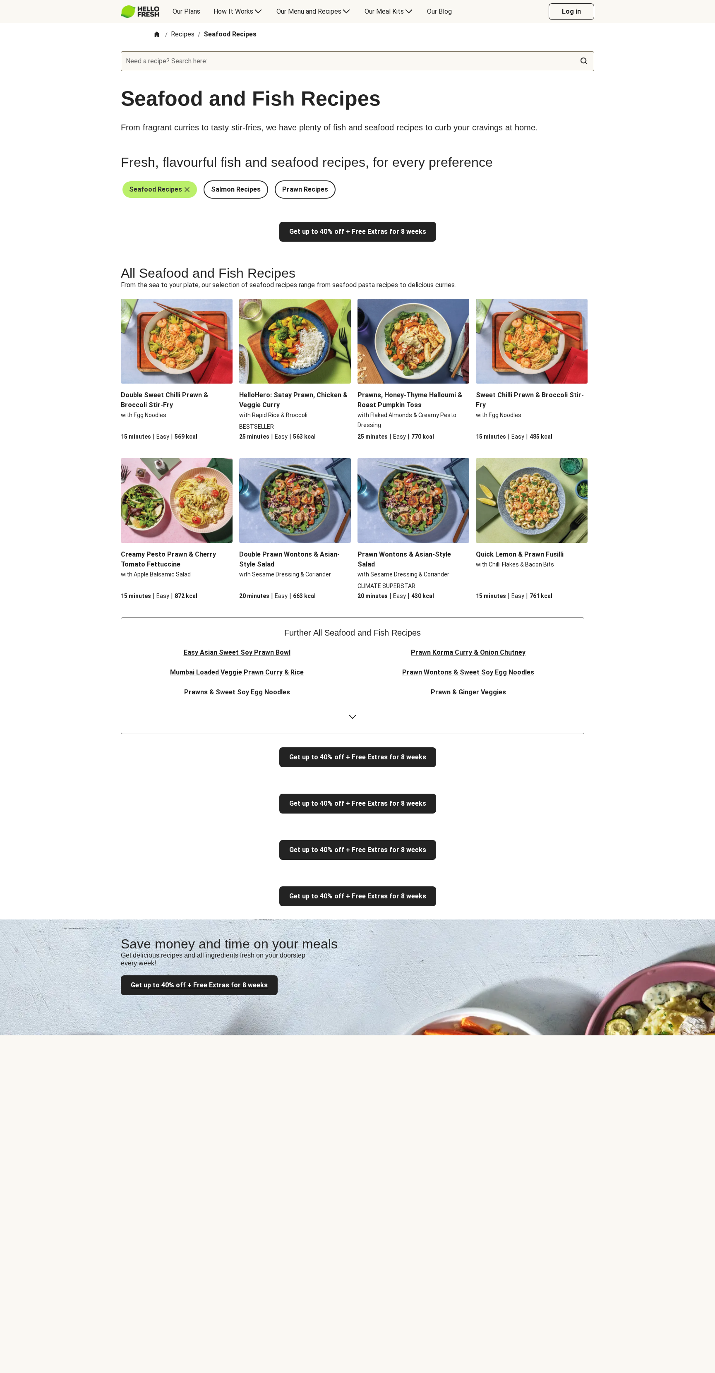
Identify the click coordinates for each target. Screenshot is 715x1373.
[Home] (157, 35)
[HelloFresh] (140, 11)
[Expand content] (352, 717)
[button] (159, 189)
